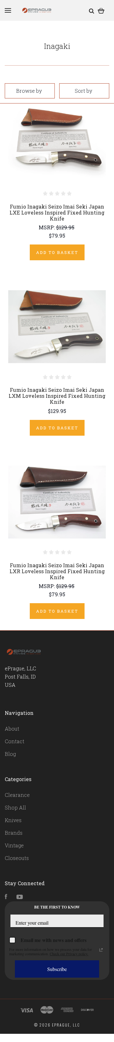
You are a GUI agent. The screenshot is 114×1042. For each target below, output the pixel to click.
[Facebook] (6, 897)
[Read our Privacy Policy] (101, 950)
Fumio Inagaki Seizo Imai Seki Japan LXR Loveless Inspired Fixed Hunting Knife (57, 571)
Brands (13, 832)
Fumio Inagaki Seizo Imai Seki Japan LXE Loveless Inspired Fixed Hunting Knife (57, 212)
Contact (14, 741)
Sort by (83, 90)
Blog (10, 754)
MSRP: (47, 227)
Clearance (17, 795)
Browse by (29, 90)
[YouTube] (19, 897)
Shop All (15, 807)
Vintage (14, 845)
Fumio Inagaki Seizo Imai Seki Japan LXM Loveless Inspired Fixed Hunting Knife (57, 395)
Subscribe (57, 969)
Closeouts (17, 858)
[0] (101, 10)
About (12, 728)
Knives (13, 820)
